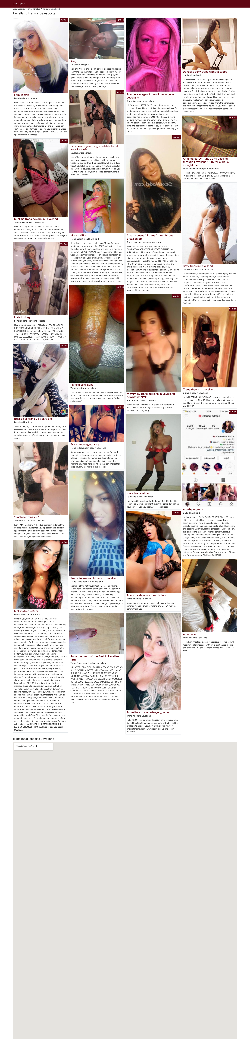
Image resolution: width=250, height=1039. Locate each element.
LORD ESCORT (20, 3)
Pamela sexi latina (81, 384)
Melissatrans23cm (26, 611)
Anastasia (189, 634)
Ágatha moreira (193, 509)
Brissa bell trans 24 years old (33, 418)
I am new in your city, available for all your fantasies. (94, 148)
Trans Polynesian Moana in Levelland (94, 578)
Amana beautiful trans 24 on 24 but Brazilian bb (150, 237)
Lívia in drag (22, 317)
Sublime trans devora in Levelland (36, 219)
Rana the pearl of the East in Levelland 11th (95, 658)
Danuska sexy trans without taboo (205, 71)
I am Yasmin (22, 94)
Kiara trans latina (138, 493)
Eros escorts (19, 9)
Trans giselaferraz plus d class (146, 595)
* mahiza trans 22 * (26, 517)
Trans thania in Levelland (199, 389)
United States (33, 9)
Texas (45, 9)
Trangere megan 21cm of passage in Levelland (150, 96)
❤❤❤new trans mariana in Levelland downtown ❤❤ (151, 395)
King (73, 61)
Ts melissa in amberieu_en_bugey (148, 712)
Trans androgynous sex (85, 444)
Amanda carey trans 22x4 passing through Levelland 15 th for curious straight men (206, 162)
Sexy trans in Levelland (198, 266)
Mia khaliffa (78, 235)
